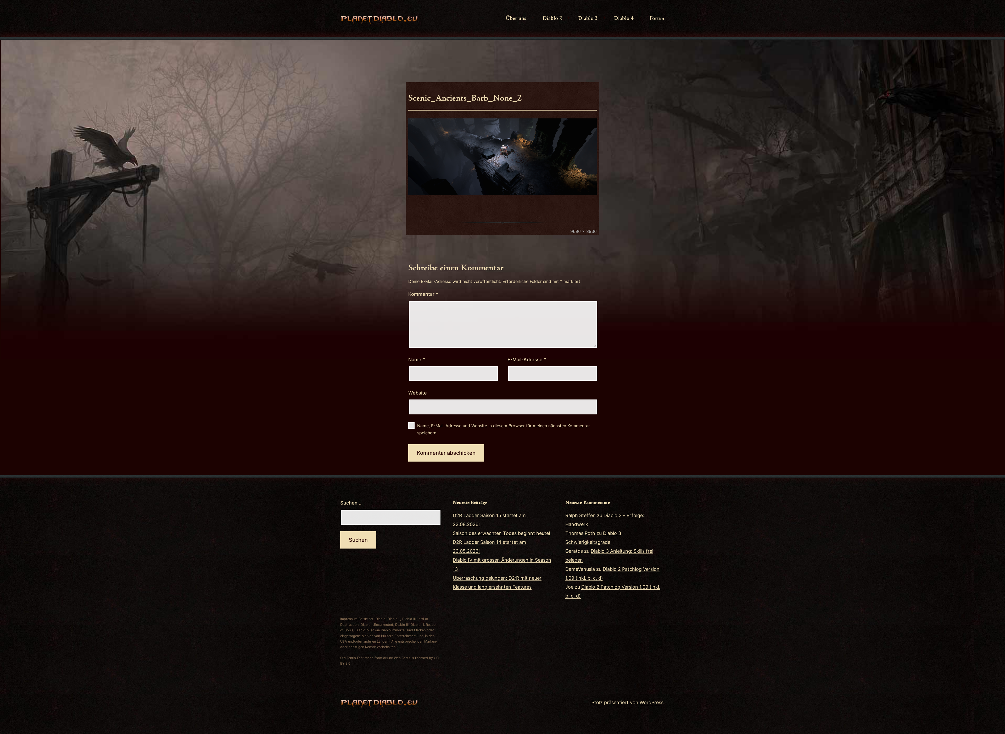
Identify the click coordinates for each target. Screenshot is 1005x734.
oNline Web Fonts (396, 658)
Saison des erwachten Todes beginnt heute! (501, 533)
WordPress (651, 702)
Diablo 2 (552, 17)
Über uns (516, 17)
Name (416, 359)
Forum (657, 17)
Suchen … (351, 503)
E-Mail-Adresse (526, 359)
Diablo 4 (624, 17)
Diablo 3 (588, 17)
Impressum (349, 619)
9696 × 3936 (583, 231)
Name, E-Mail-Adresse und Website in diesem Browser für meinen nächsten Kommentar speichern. (503, 429)
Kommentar (423, 294)
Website (417, 393)
